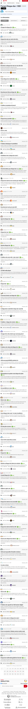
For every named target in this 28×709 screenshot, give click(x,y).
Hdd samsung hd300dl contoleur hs (9, 360)
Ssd (2, 194)
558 (23, 671)
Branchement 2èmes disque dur (8, 92)
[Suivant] (26, 669)
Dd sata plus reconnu (6, 426)
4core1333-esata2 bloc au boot (8, 439)
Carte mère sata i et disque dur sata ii (10, 618)
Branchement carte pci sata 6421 (9, 207)
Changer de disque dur (6, 27)
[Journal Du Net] (20, 699)
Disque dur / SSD (24, 36)
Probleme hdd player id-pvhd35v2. (9, 143)
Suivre (4, 8)
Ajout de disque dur (5, 219)
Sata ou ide (3, 591)
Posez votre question (9, 11)
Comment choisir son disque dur (9, 295)
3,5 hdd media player (6, 270)
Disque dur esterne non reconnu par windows (12, 180)
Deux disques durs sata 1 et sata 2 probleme (11, 413)
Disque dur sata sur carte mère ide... (10, 39)
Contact (23, 691)
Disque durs (4, 283)
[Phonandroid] (20, 707)
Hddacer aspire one (5, 488)
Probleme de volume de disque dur (9, 347)
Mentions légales (9, 693)
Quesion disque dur (5, 245)
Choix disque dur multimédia (8, 79)
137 (12, 668)
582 (12, 674)
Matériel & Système (10, 3)
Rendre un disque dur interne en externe (10, 463)
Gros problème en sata (6, 388)
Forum (4, 3)
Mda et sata (4, 400)
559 (5, 674)
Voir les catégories (4, 14)
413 (18, 668)
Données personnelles (10, 692)
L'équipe (11, 691)
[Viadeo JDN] (20, 705)
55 (10, 668)
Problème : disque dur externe (8, 322)
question (25, 0)
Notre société (16, 691)
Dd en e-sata (4, 130)
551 (5, 671)
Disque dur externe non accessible (9, 501)
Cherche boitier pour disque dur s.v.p (10, 168)
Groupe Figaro (15, 693)
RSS (5, 693)
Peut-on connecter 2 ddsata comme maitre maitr (13, 631)
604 (18, 674)
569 (10, 674)
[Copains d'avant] (7, 705)
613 (23, 674)
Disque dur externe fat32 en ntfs (8, 526)
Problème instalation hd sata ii (8, 105)
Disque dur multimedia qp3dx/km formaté (11, 657)
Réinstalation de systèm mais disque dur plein (12, 373)
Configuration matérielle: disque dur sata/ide (12, 309)
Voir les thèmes (9, 14)
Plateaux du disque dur (6, 513)
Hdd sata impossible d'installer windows (10, 552)
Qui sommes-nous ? (6, 691)
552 (7, 671)
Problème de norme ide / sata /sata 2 (10, 257)
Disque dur (3, 453)
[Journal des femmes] (7, 699)
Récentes (5, 20)
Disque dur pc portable (6, 118)
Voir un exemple (24, 683)
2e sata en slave (5, 565)
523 (23, 668)
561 (7, 674)
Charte (3, 693)
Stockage (17, 3)
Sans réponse (14, 20)
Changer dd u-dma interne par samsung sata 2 (12, 334)
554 (12, 671)
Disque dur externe (5, 644)
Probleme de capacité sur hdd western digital (12, 605)
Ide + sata (3, 578)
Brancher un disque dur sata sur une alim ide (12, 65)
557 (20, 671)
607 (20, 674)
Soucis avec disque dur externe (8, 538)
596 (15, 674)
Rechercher (24, 17)
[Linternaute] (7, 702)
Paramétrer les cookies (18, 692)
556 (18, 671)
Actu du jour (4, 683)
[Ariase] (7, 707)
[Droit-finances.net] (20, 702)
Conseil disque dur (5, 475)
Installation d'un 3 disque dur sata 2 (9, 155)
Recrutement (4, 692)
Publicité (20, 691)
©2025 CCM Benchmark (22, 693)
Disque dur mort (5, 232)
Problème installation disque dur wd (9, 52)
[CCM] (5, 1)
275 (15, 668)
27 (7, 668)
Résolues (23, 20)
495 (20, 668)
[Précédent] (2, 669)
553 (10, 671)
